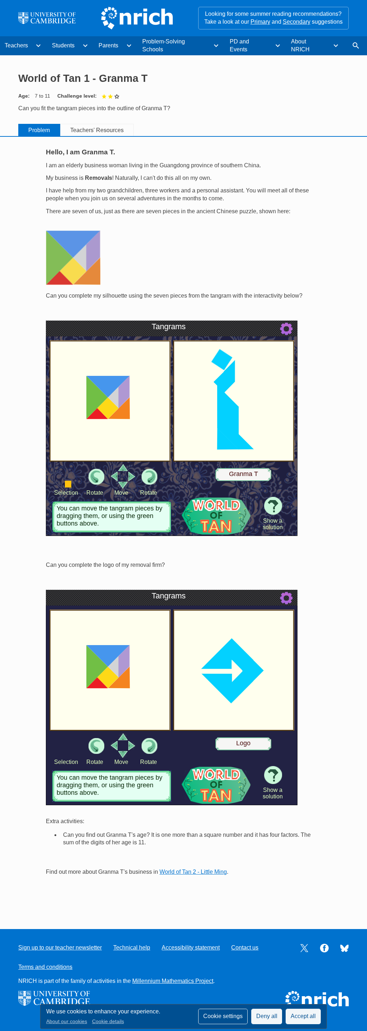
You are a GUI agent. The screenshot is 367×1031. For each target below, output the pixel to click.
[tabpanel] (183, 526)
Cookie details (108, 1021)
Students (63, 45)
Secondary (296, 22)
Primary (260, 22)
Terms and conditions (45, 967)
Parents (108, 45)
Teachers (16, 45)
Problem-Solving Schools (163, 45)
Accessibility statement (191, 947)
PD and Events (239, 45)
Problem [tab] (39, 130)
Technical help (131, 947)
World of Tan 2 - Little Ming (193, 872)
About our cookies (66, 1021)
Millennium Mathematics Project (172, 981)
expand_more (38, 45)
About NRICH (300, 45)
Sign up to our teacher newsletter (60, 947)
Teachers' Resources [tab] (97, 130)
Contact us (244, 947)
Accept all (303, 1016)
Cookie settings (223, 1016)
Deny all (266, 1016)
